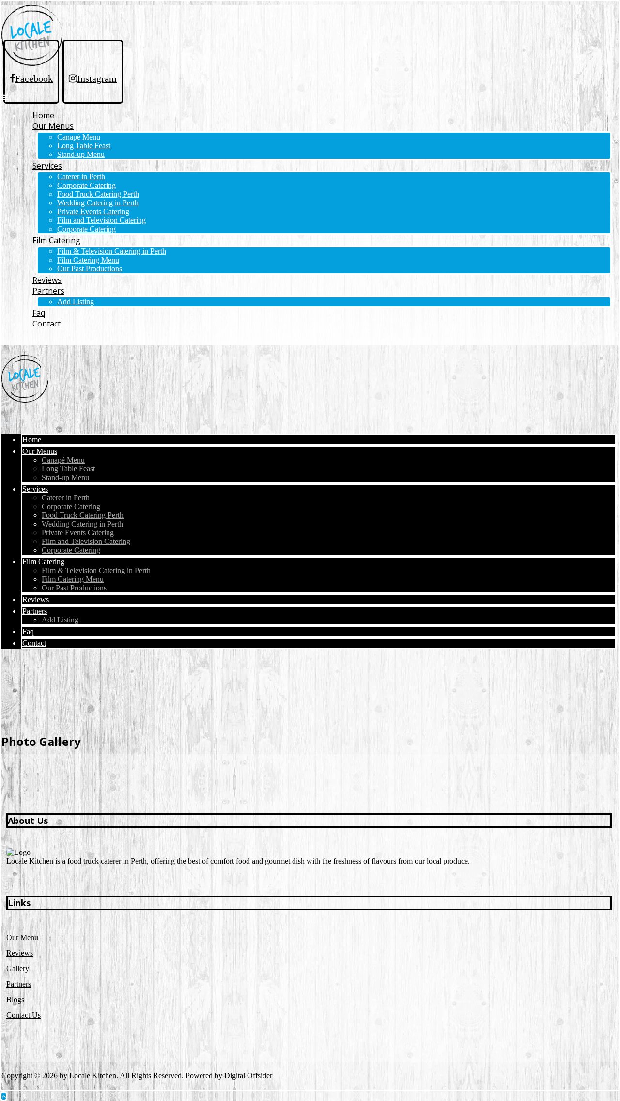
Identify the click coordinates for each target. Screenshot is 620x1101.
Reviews (19, 953)
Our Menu (22, 937)
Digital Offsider (248, 1075)
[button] (4, 97)
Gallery (17, 968)
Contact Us (23, 1015)
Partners (18, 984)
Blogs (15, 999)
